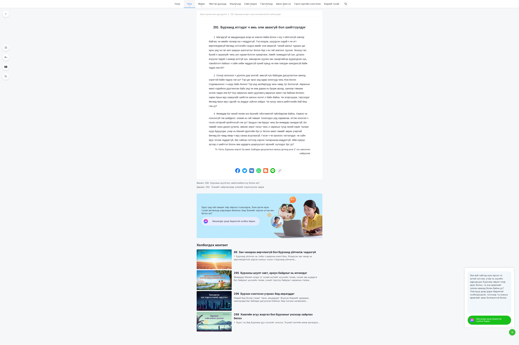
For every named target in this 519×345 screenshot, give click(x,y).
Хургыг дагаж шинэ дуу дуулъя (213, 14)
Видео (201, 3)
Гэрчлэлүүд (266, 3)
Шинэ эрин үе (283, 3)
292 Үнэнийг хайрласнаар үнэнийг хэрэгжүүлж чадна (235, 187)
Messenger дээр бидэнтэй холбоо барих (492, 320)
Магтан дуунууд (217, 3)
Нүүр (177, 3)
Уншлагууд (235, 3)
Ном (189, 3)
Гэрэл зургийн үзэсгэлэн (307, 3)
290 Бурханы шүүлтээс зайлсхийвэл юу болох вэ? (232, 183)
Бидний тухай (331, 3)
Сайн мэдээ (250, 3)
